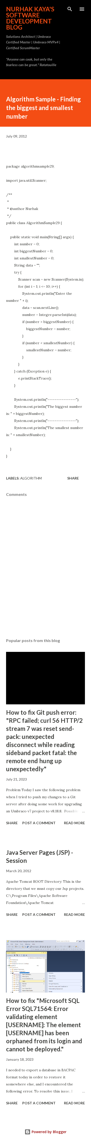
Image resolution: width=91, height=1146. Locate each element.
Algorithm (31, 478)
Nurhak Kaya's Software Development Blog (30, 18)
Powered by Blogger (48, 1131)
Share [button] (73, 478)
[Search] (70, 9)
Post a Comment (39, 823)
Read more (74, 823)
